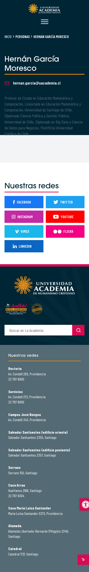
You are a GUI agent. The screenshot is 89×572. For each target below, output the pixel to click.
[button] (84, 504)
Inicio (8, 36)
